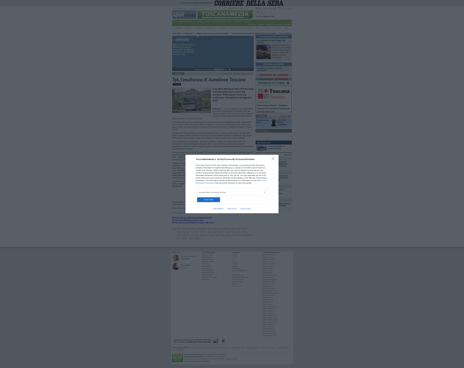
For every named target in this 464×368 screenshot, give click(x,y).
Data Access (232, 209)
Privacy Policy (245, 209)
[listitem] (232, 192)
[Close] (274, 159)
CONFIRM (208, 200)
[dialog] (232, 184)
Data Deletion (218, 209)
